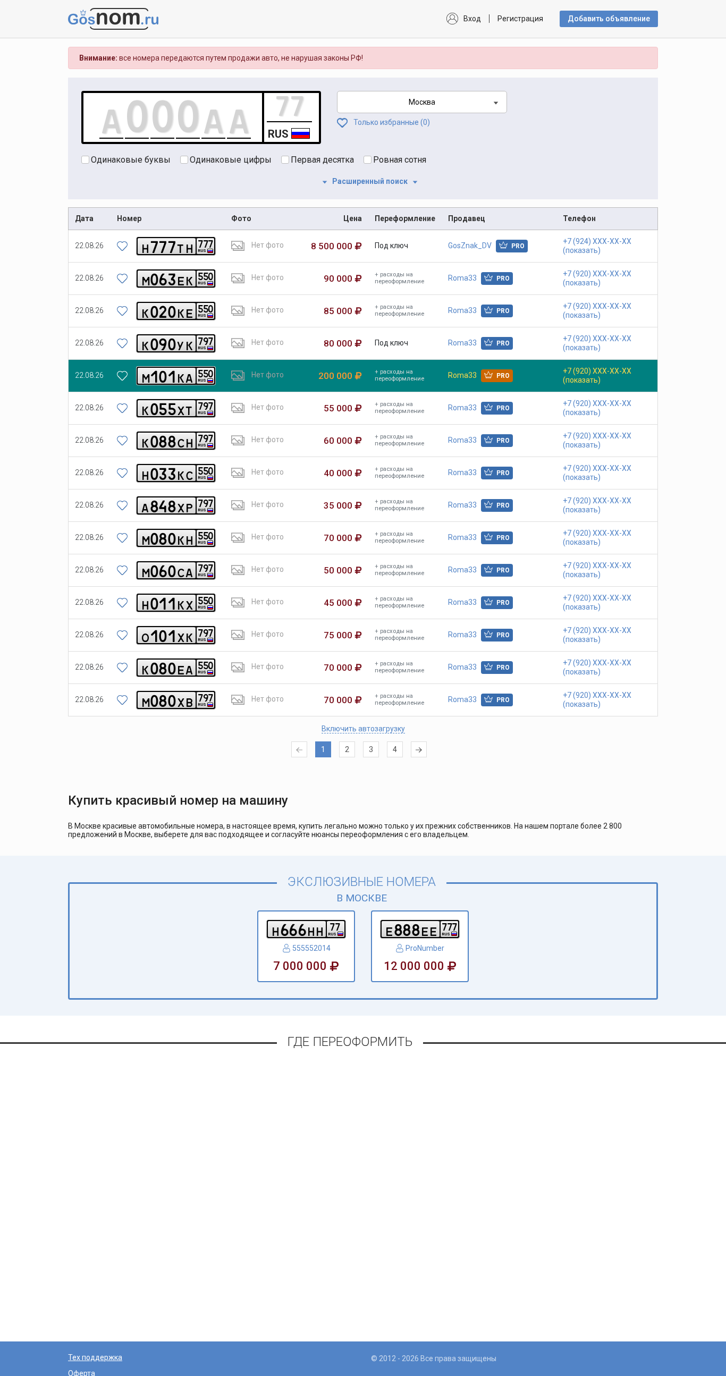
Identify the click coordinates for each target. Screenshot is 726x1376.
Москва (422, 102)
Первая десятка (322, 160)
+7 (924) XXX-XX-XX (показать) (597, 246)
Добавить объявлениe (609, 18)
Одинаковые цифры (231, 160)
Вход (472, 18)
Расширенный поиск (370, 181)
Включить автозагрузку (363, 728)
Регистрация (520, 18)
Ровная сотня (399, 160)
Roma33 (479, 278)
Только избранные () (391, 122)
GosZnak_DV (486, 245)
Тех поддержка (95, 1357)
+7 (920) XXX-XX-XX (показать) (597, 278)
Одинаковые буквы (131, 160)
